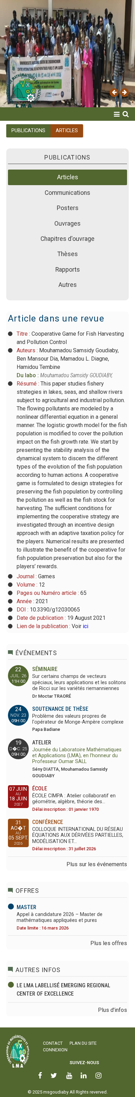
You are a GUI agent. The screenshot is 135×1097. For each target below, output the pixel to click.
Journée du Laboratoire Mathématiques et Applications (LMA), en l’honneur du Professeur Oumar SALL (77, 756)
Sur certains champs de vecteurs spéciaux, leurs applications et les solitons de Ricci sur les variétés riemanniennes (79, 682)
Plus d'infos (112, 1010)
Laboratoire (22, 140)
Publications (24, 156)
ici (84, 626)
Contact (53, 1043)
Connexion (55, 1049)
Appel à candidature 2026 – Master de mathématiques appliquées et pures (59, 917)
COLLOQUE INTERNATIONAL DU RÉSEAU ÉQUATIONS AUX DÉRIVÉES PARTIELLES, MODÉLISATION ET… (77, 835)
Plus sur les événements (96, 864)
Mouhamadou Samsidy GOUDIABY (75, 375)
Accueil (13, 123)
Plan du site (83, 1043)
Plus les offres (108, 943)
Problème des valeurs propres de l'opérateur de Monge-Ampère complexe (78, 719)
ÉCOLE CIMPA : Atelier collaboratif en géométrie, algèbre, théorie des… (74, 799)
